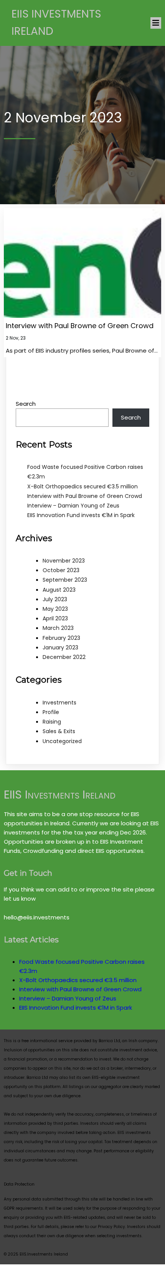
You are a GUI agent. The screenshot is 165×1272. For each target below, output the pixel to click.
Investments (59, 702)
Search (26, 404)
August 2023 (59, 590)
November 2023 (64, 560)
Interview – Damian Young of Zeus (73, 505)
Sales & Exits (59, 731)
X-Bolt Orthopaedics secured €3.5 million (82, 486)
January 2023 (60, 647)
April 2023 (55, 618)
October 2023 (61, 570)
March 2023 (58, 628)
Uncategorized (62, 741)
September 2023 (65, 580)
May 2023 (55, 609)
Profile (51, 712)
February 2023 (61, 638)
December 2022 (64, 657)
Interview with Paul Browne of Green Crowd (84, 496)
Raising (52, 721)
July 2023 (55, 599)
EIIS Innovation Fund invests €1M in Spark (81, 515)
